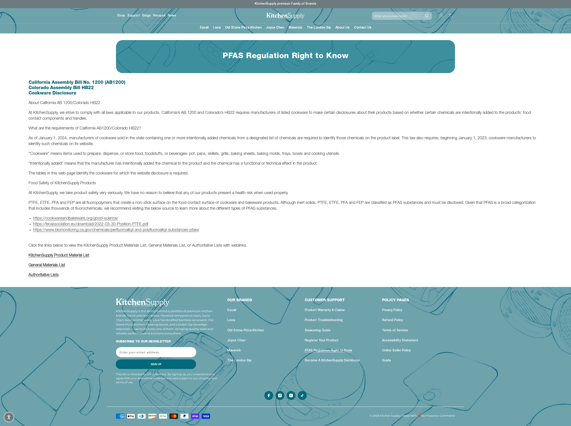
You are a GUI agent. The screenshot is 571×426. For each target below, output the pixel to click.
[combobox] (397, 16)
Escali (231, 310)
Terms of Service (395, 330)
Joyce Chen (236, 340)
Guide (386, 360)
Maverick (234, 350)
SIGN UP (156, 364)
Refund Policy (392, 320)
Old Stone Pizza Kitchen (245, 330)
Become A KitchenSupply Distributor (332, 360)
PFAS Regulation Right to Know (328, 350)
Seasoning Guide (318, 330)
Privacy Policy (392, 310)
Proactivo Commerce (440, 415)
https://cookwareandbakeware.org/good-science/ (75, 219)
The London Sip (239, 360)
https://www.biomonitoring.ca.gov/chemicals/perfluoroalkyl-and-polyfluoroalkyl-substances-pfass (116, 230)
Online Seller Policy (396, 350)
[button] (204, 28)
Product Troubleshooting (324, 320)
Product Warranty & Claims (325, 310)
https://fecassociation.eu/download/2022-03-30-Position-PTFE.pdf (90, 224)
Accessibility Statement (400, 340)
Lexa (231, 320)
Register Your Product (321, 340)
